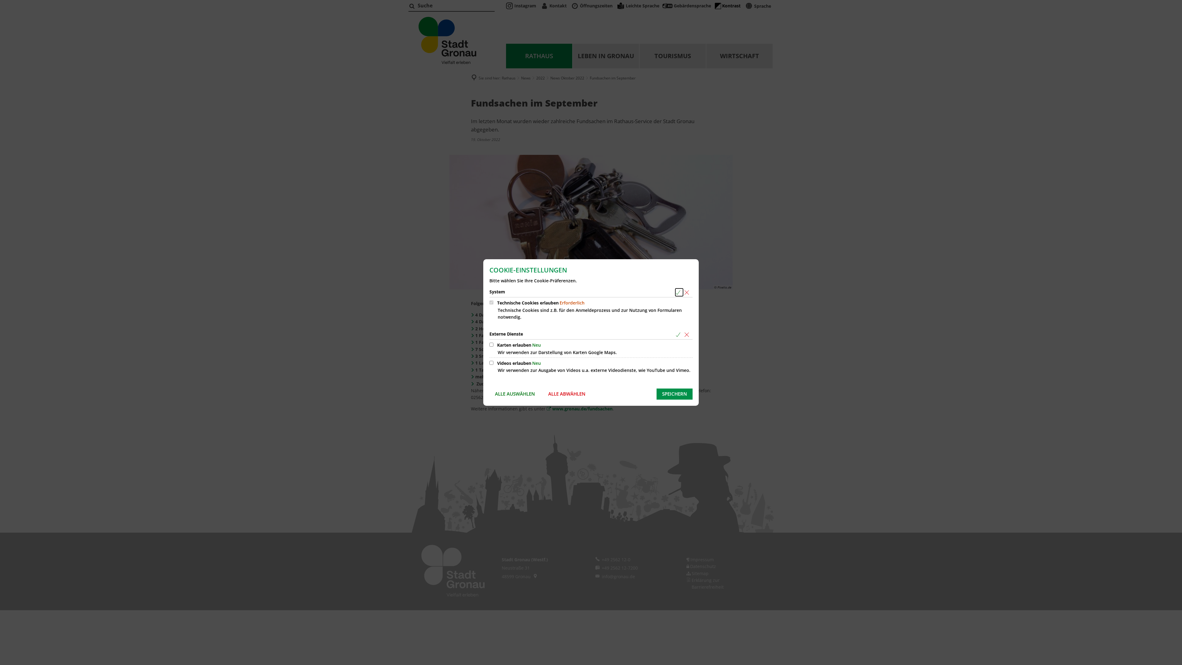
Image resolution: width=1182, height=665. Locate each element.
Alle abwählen (566, 394)
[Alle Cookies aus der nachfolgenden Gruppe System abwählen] (688, 292)
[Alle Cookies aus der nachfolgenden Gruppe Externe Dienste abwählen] (688, 334)
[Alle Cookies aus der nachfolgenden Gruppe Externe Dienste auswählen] (679, 334)
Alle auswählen (515, 394)
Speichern (674, 394)
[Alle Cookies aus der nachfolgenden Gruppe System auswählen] (679, 292)
